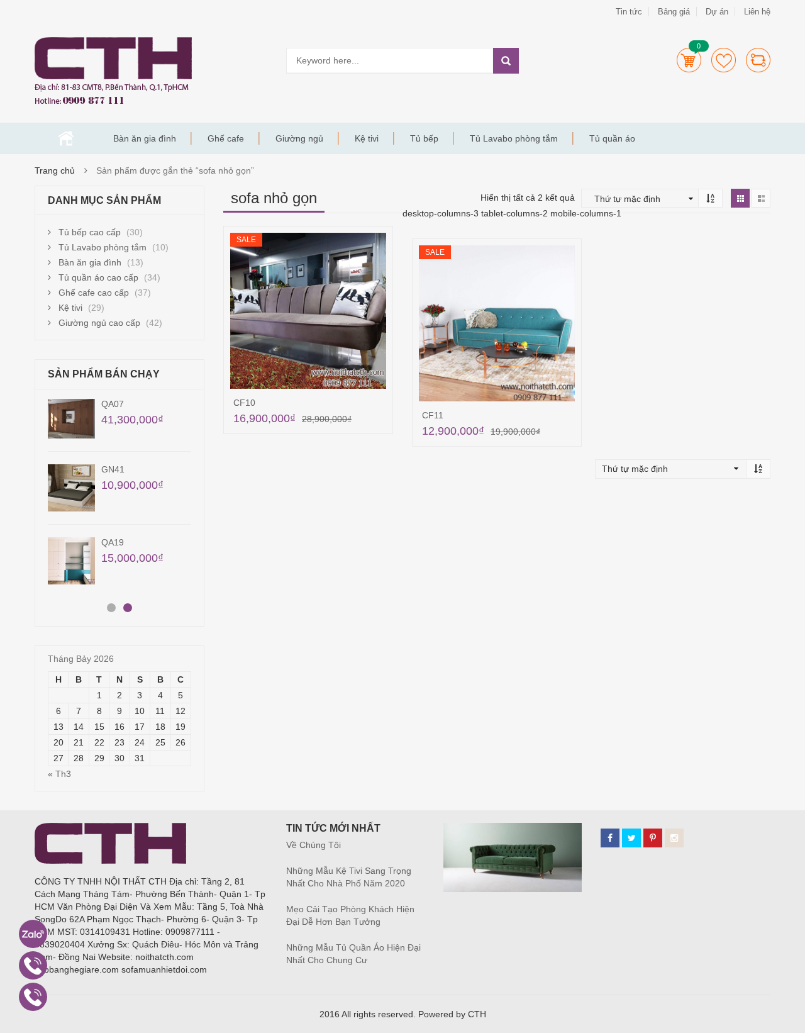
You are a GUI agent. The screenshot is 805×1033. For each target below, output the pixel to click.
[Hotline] (33, 965)
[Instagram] (674, 838)
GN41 (113, 469)
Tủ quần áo (612, 138)
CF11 (432, 415)
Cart (689, 60)
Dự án (717, 11)
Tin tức (629, 11)
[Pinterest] (652, 838)
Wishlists (723, 60)
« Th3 (59, 774)
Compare (758, 60)
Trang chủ (66, 138)
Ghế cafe (226, 138)
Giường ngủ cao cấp (99, 323)
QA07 (112, 404)
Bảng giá (674, 11)
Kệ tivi (367, 138)
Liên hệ (757, 11)
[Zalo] (33, 934)
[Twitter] (631, 838)
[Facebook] (610, 838)
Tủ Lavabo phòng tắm (514, 138)
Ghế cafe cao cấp (93, 293)
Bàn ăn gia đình (144, 138)
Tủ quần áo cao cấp (98, 277)
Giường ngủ (299, 138)
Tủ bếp (424, 138)
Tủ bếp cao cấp (89, 232)
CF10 (244, 403)
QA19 (112, 542)
